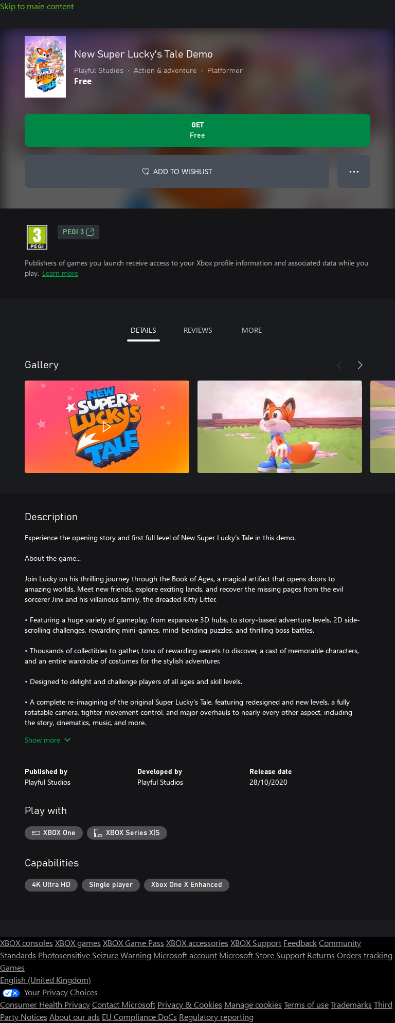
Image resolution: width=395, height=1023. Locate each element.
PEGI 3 (73, 232)
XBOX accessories (197, 942)
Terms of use (306, 1004)
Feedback (300, 942)
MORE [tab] (252, 330)
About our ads (74, 1016)
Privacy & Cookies (189, 1004)
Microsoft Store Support (262, 955)
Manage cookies (253, 1004)
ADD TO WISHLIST (182, 171)
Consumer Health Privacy (45, 1004)
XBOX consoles (26, 942)
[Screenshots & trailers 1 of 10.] (107, 427)
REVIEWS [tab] (198, 330)
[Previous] (339, 365)
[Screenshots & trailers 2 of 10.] (280, 427)
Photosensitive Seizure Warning (94, 955)
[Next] (360, 365)
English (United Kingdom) (45, 979)
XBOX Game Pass (133, 942)
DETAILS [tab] (143, 330)
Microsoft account (185, 955)
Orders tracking (364, 955)
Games (12, 967)
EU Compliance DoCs (139, 1016)
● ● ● (354, 171)
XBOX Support (255, 942)
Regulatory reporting (216, 1016)
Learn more (60, 273)
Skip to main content (37, 6)
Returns (321, 955)
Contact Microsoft (123, 1004)
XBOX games (78, 942)
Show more (42, 740)
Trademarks (351, 1004)
